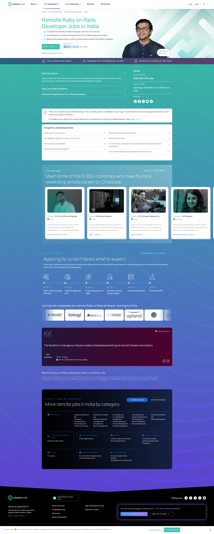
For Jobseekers (51, 4)
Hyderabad (115, 378)
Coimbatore (144, 378)
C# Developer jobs (118, 415)
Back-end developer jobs (100, 426)
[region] (107, 530)
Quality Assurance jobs (81, 426)
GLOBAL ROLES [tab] (137, 400)
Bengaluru (75, 378)
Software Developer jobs (158, 419)
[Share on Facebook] (139, 101)
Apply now (135, 119)
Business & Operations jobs (150, 441)
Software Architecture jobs (55, 441)
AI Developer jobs (98, 421)
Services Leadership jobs (118, 441)
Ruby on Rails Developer (73, 12)
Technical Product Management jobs (90, 456)
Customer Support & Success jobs (121, 439)
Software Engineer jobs (100, 419)
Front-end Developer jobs (120, 424)
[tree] (74, 141)
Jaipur (154, 378)
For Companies (72, 4)
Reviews (90, 4)
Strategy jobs (146, 443)
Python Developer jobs (138, 421)
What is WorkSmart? (59, 517)
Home (44, 12)
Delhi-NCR (46, 378)
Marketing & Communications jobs (121, 460)
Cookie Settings (155, 530)
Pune (93, 378)
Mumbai (56, 378)
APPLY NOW (49, 46)
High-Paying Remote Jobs (94, 506)
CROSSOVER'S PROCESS (153, 253)
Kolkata (65, 378)
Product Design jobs (80, 424)
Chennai (85, 378)
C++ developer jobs (118, 417)
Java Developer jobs (138, 415)
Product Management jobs (87, 458)
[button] (84, 73)
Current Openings (55, 12)
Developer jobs (117, 419)
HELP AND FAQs (17, 516)
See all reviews (155, 170)
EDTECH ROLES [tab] (158, 400)
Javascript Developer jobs (139, 417)
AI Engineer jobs (98, 424)
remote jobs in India (54, 53)
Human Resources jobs (149, 439)
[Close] (210, 529)
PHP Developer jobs (137, 419)
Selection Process (92, 509)
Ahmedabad (103, 378)
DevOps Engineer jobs (119, 421)
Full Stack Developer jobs (120, 426)
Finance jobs (51, 456)
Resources (105, 4)
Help (190, 4)
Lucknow (133, 378)
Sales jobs (113, 458)
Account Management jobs (119, 456)
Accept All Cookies (172, 530)
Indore (124, 378)
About (33, 4)
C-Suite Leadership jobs (86, 439)
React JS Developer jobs (139, 424)
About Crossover (58, 506)
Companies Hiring (58, 509)
